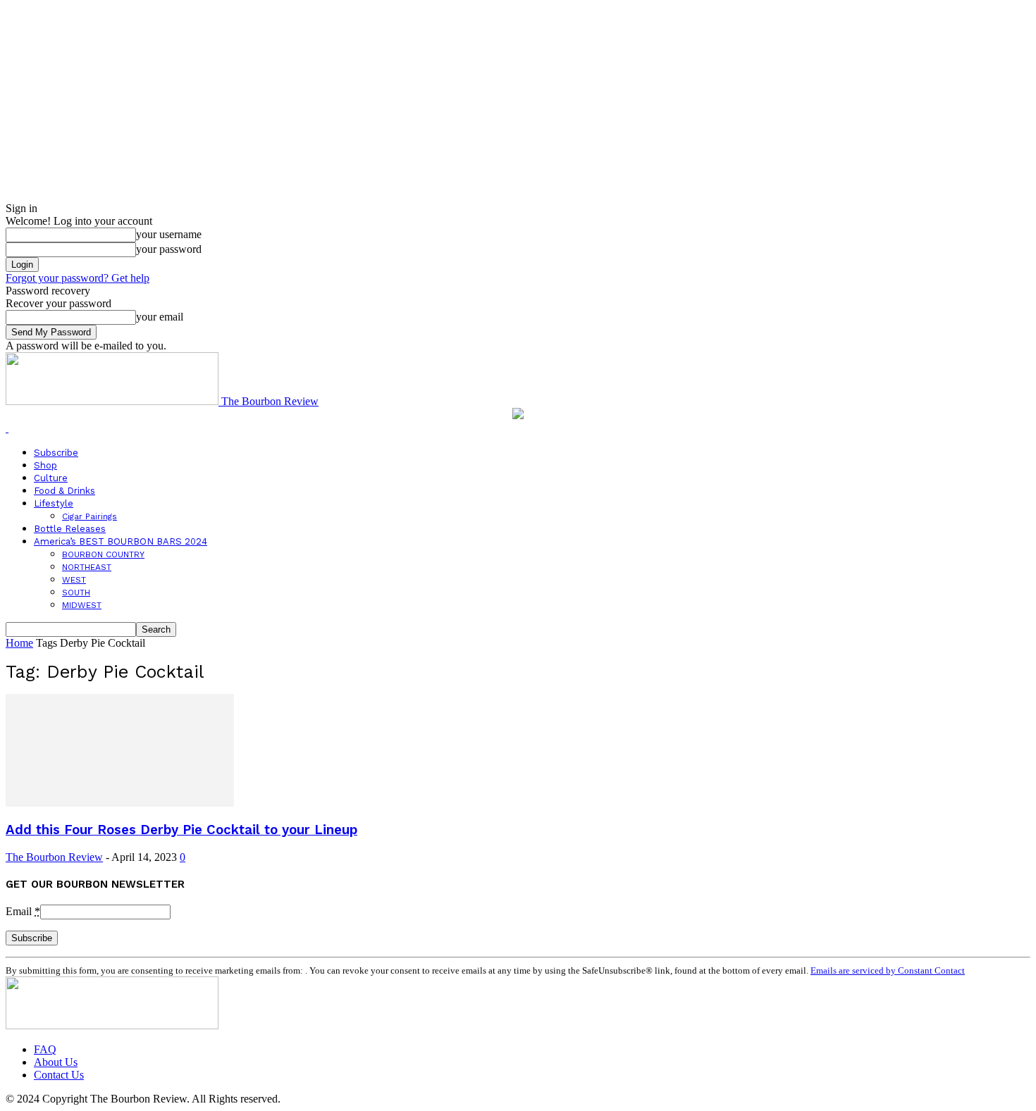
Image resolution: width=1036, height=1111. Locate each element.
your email (159, 317)
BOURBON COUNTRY (103, 554)
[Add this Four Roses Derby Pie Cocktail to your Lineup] (120, 803)
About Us (56, 1062)
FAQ (45, 1049)
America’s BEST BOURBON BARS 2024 (120, 541)
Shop (45, 465)
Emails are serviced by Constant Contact (887, 970)
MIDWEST (81, 605)
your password (169, 249)
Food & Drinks (64, 490)
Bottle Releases (70, 528)
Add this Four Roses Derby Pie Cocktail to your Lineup (181, 830)
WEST (74, 580)
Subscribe (56, 452)
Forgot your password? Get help (77, 278)
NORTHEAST (86, 567)
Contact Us (59, 1075)
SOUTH (76, 592)
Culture (51, 478)
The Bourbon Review (54, 857)
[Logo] (7, 428)
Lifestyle (53, 503)
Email (23, 911)
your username (169, 234)
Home (19, 643)
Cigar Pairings (89, 516)
